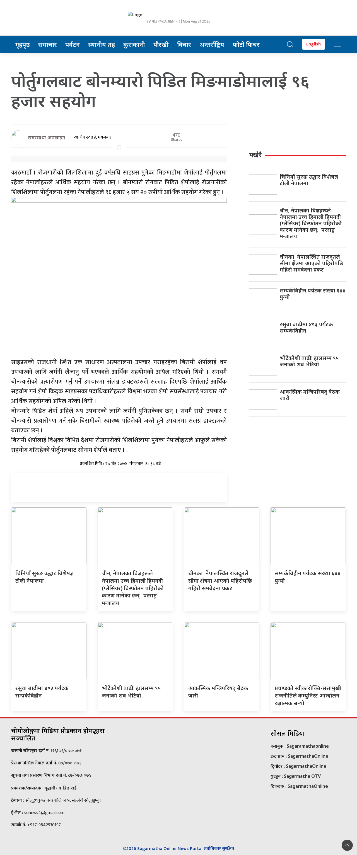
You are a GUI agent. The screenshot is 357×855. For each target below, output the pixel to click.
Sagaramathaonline (308, 746)
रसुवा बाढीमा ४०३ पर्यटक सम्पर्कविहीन (306, 327)
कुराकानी (134, 44)
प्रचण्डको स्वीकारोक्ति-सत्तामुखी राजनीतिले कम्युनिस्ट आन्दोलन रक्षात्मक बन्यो (308, 695)
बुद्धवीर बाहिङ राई (60, 788)
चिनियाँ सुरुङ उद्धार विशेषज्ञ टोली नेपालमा (309, 180)
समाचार (47, 44)
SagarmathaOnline (308, 756)
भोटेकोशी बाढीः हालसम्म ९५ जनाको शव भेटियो (309, 361)
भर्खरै (255, 155)
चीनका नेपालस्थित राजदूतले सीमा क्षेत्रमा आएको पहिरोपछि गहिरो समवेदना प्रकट (311, 263)
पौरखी (161, 44)
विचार (184, 44)
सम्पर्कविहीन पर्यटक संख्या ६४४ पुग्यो (313, 294)
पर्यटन (72, 44)
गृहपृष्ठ (22, 44)
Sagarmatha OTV (302, 776)
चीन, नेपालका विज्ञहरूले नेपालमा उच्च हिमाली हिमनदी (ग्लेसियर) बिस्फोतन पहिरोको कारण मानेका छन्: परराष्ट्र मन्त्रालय (311, 223)
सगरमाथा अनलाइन (46, 137)
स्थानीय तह (101, 44)
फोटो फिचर (246, 44)
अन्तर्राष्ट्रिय (211, 44)
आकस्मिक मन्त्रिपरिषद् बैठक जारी (310, 395)
